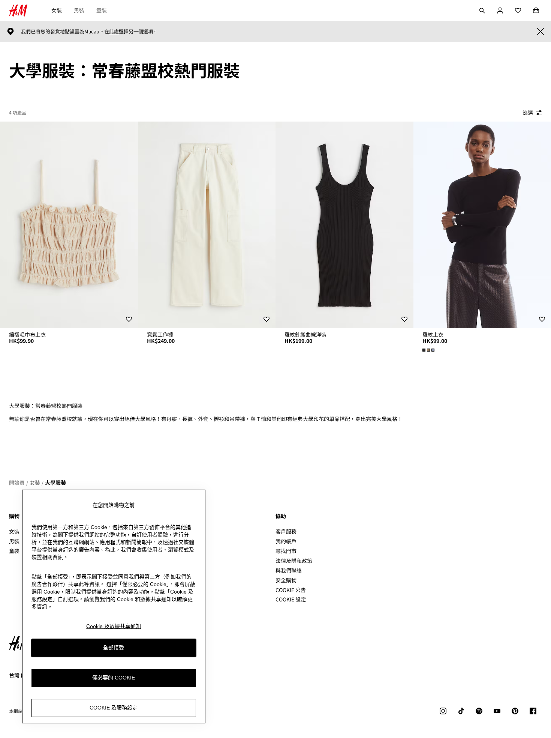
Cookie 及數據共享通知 (113, 626)
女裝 (56, 10)
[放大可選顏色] (429, 350)
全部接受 (113, 648)
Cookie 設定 (291, 599)
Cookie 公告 (291, 590)
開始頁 (17, 482)
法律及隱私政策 (294, 560)
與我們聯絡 (289, 570)
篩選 (528, 112)
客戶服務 (286, 531)
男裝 (79, 10)
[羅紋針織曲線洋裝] (344, 225)
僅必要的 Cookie (113, 678)
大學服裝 (55, 482)
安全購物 (286, 580)
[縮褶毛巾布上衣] (69, 225)
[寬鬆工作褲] (207, 225)
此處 (114, 32)
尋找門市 (286, 551)
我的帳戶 (286, 541)
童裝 (101, 10)
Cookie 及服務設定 (114, 708)
